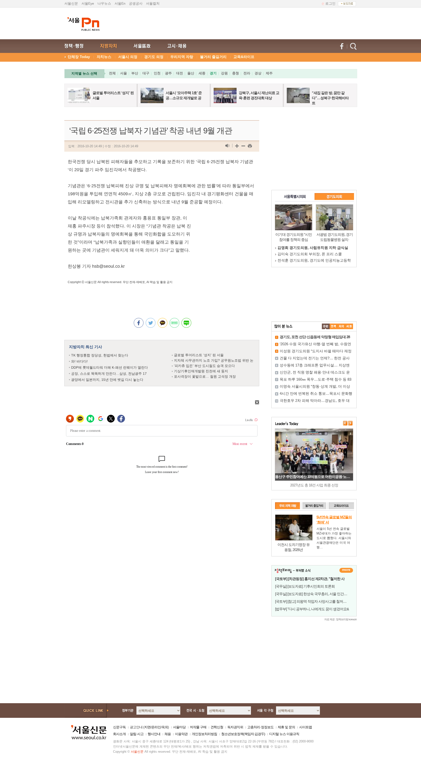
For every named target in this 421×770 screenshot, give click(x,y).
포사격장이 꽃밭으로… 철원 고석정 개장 (205, 376)
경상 (258, 73)
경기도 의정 (153, 57)
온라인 (156, 727)
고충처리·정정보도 (260, 727)
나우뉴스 (104, 3)
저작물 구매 (198, 727)
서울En (120, 3)
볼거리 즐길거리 (213, 57)
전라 (246, 73)
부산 (134, 73)
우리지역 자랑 (181, 57)
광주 (168, 73)
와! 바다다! (79, 361)
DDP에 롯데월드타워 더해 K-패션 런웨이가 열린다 (109, 367)
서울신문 (71, 3)
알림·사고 (137, 734)
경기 (213, 73)
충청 (235, 73)
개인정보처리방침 (204, 734)
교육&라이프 (243, 57)
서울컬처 (153, 3)
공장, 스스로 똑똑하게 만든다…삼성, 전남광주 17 (109, 373)
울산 (190, 73)
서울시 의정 (127, 57)
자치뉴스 (104, 57)
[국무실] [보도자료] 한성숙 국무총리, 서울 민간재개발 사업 (318, 594)
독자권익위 (235, 727)
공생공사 (136, 3)
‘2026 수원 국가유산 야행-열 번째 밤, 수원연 (315, 344)
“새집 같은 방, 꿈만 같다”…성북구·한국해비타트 (330, 98)
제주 (269, 73)
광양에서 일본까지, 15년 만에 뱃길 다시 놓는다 (107, 380)
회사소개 (119, 734)
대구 (146, 73)
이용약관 (181, 734)
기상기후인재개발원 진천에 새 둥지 (201, 371)
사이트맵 (305, 727)
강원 (224, 73)
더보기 (346, 570)
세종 (202, 73)
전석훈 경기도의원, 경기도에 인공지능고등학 (314, 260)
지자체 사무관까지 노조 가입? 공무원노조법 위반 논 (213, 360)
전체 (112, 73)
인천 (157, 73)
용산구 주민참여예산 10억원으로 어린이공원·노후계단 (316, 476)
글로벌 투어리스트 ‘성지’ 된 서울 (199, 355)
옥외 (165, 727)
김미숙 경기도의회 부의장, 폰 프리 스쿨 (309, 254)
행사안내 (154, 734)
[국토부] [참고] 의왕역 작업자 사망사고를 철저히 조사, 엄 (317, 601)
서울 (123, 73)
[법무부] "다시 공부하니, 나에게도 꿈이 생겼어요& (312, 609)
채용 (167, 734)
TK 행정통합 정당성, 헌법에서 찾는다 (99, 355)
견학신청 (216, 727)
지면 (147, 727)
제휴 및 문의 (286, 727)
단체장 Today (79, 57)
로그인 (330, 3)
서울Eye (87, 3)
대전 (179, 73)
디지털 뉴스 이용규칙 (284, 734)
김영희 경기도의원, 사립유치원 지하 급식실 (312, 248)
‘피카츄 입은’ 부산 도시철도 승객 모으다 (204, 366)
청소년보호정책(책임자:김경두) (243, 734)
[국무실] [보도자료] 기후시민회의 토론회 (305, 586)
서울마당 (179, 727)
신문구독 (119, 727)
